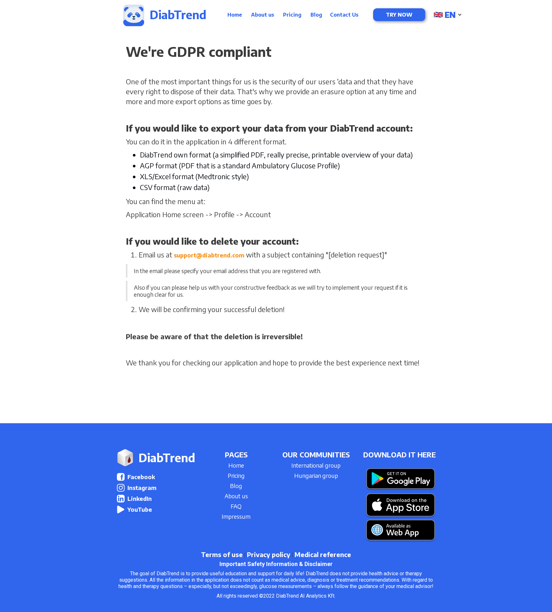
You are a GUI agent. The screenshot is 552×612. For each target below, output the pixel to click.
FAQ (236, 506)
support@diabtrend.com (209, 255)
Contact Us (344, 14)
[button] (448, 14)
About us (262, 14)
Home (234, 14)
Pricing (292, 14)
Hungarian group (316, 475)
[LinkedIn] (120, 498)
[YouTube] (120, 509)
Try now (399, 14)
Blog (316, 14)
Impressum (236, 516)
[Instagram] (120, 487)
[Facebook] (120, 476)
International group (316, 465)
